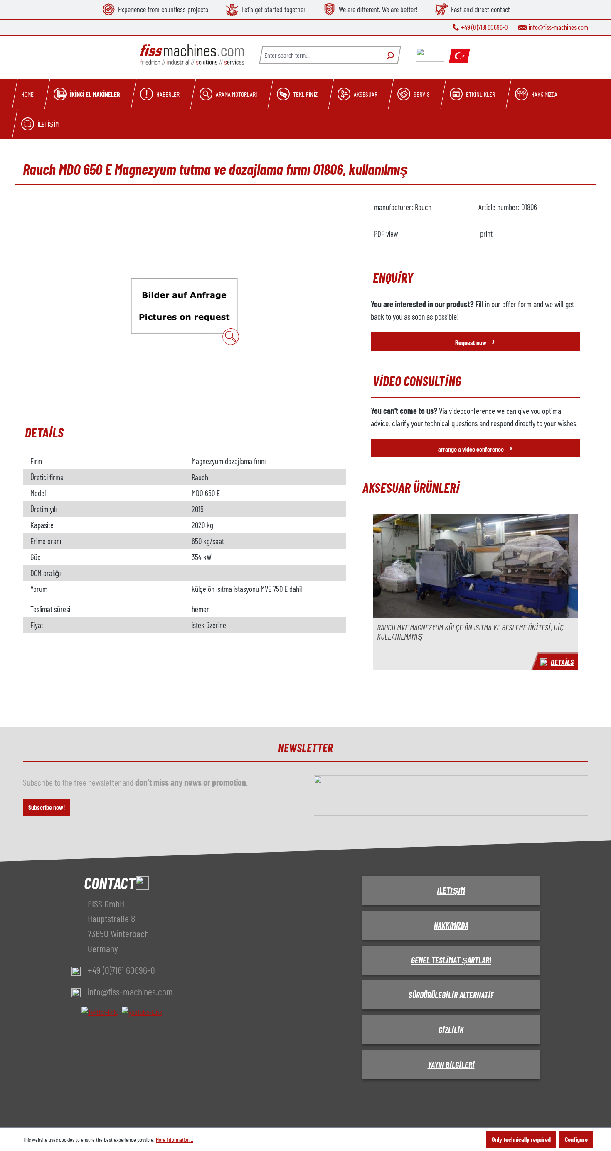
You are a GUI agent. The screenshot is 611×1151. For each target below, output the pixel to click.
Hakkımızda (451, 925)
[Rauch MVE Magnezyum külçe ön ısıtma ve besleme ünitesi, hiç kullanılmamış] (475, 566)
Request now (475, 340)
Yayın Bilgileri (451, 1065)
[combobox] (320, 55)
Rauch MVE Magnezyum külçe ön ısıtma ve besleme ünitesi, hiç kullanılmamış (470, 632)
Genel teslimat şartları (451, 960)
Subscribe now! (46, 807)
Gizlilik (451, 1030)
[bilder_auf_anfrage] (184, 305)
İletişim (451, 890)
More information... (174, 1139)
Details (562, 662)
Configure (576, 1139)
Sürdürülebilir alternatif (451, 995)
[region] (184, 305)
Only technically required (521, 1139)
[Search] (389, 55)
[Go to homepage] (192, 55)
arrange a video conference (475, 447)
